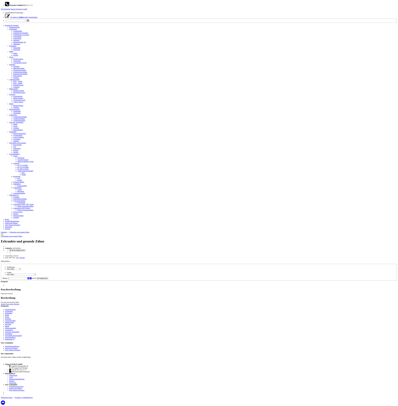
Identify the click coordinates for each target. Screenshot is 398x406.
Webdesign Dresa (6, 397)
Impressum (12, 383)
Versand (22, 258)
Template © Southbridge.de (24, 397)
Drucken (16, 304)
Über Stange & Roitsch (12, 350)
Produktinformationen (12, 346)
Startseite (4, 232)
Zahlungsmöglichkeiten (16, 379)
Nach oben (9, 304)
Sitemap (11, 381)
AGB (11, 377)
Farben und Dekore (11, 348)
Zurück (3, 304)
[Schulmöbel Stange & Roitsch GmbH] (14, 9)
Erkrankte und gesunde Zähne (19, 232)
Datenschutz (13, 375)
